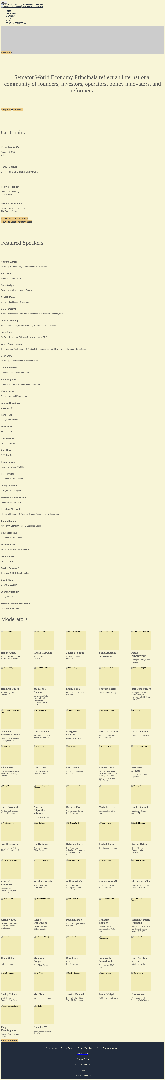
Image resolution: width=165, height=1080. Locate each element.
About (9, 20)
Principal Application (16, 23)
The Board (11, 13)
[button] (6, 52)
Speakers (10, 16)
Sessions (10, 18)
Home (8, 11)
